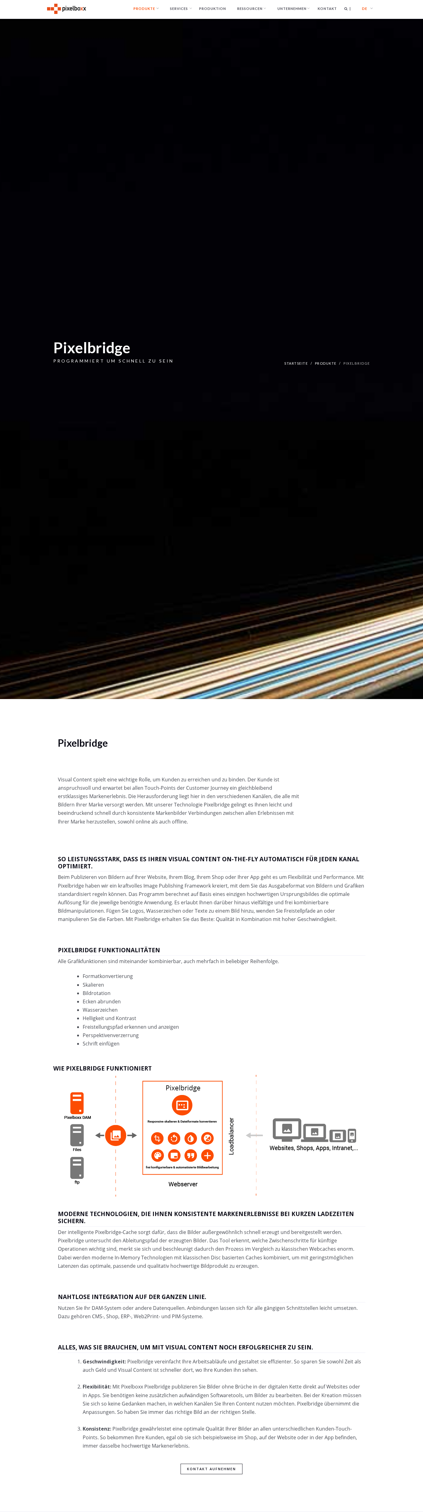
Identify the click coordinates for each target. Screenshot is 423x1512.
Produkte (326, 363)
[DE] (365, 8)
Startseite (296, 363)
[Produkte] (144, 8)
